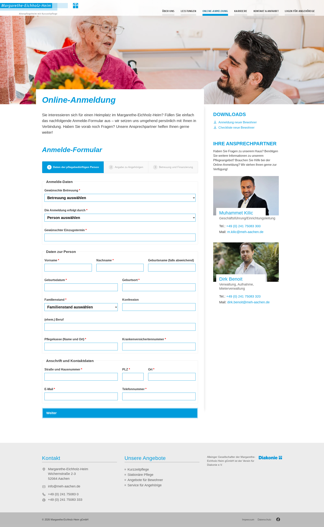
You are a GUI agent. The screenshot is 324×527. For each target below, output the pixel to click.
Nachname (105, 260)
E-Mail (49, 389)
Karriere (240, 11)
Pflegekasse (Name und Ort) (65, 339)
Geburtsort (131, 280)
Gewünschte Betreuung (62, 190)
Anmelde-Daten (59, 182)
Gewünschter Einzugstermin (65, 230)
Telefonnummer (134, 389)
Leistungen (188, 11)
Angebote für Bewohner (145, 480)
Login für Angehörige (300, 11)
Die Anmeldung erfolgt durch (65, 210)
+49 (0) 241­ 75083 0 (63, 494)
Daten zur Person (61, 252)
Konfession (130, 299)
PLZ (126, 369)
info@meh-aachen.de (64, 486)
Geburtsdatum (55, 280)
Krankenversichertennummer (144, 339)
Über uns (168, 11)
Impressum (248, 519)
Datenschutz (264, 519)
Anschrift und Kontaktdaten (70, 361)
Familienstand (55, 299)
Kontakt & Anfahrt (266, 11)
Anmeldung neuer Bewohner (237, 122)
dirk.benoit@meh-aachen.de (248, 302)
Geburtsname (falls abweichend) (171, 260)
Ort (151, 369)
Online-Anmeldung (215, 11)
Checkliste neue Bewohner (236, 127)
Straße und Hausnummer (63, 369)
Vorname (51, 260)
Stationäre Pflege (140, 475)
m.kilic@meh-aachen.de (245, 232)
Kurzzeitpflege (138, 469)
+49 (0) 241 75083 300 (243, 226)
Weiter (51, 413)
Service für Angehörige (145, 485)
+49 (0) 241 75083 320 (243, 296)
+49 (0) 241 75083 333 (65, 500)
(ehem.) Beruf (54, 319)
